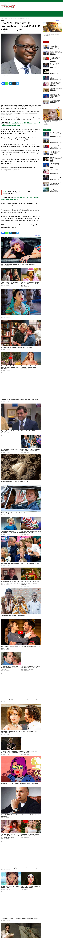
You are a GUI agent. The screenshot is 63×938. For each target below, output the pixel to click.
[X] (14, 83)
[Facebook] (3, 83)
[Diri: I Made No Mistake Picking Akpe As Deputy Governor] (46, 102)
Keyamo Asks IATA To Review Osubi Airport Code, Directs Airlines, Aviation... (55, 189)
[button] (60, 12)
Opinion (4, 15)
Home (3, 12)
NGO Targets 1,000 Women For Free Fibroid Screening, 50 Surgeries (55, 83)
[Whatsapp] (6, 83)
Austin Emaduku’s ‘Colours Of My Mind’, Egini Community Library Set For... (56, 71)
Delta (51, 73)
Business (37, 12)
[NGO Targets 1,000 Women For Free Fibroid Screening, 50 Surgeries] (46, 84)
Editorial (52, 12)
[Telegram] (17, 83)
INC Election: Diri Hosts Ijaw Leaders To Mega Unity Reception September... (55, 58)
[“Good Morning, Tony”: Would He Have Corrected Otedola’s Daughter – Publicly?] (46, 47)
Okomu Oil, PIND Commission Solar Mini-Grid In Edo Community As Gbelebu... (56, 52)
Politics (26, 12)
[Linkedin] (10, 83)
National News (18, 12)
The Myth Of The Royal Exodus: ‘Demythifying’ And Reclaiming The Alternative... (55, 64)
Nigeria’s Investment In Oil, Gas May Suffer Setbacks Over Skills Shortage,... (55, 77)
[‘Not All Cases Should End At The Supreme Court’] (46, 90)
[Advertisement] (39, 6)
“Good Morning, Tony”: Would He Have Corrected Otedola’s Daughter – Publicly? (55, 46)
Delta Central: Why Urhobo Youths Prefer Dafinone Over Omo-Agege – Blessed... (55, 95)
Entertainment (44, 12)
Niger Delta (9, 12)
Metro (31, 12)
